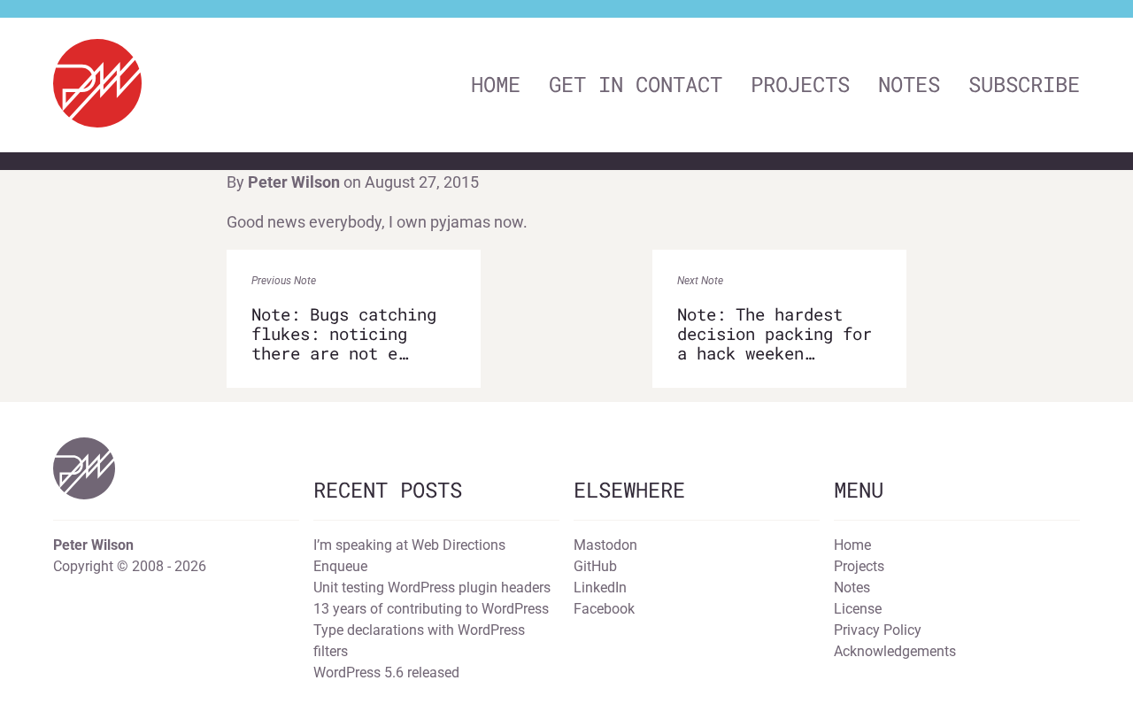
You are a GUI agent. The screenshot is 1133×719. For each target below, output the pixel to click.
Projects (800, 84)
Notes (909, 84)
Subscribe (1024, 84)
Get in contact (635, 84)
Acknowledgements (895, 651)
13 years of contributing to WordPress (431, 608)
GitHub (595, 566)
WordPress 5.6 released (386, 672)
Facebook (604, 608)
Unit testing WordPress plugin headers (432, 587)
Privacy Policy (877, 630)
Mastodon (605, 545)
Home (495, 84)
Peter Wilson (294, 182)
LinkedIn (600, 587)
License (858, 608)
